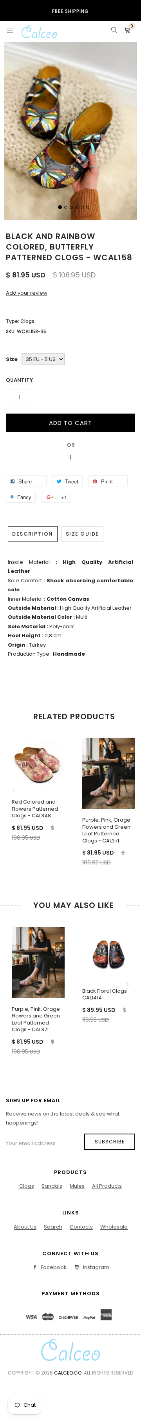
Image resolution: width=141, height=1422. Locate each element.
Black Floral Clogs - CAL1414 (106, 994)
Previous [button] (14, 791)
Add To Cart (70, 423)
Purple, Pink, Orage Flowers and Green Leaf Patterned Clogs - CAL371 (106, 830)
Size (12, 359)
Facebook (53, 1267)
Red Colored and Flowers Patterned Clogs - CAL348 (35, 808)
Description (32, 534)
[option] (35, 782)
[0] (127, 31)
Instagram (95, 1267)
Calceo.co (67, 1372)
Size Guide (82, 534)
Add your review (26, 293)
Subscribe (110, 1141)
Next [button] (127, 791)
